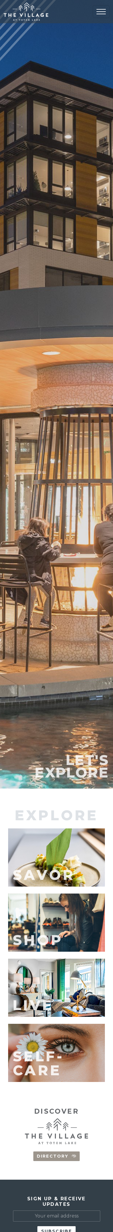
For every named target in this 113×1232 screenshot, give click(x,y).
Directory (52, 1156)
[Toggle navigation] (101, 11)
